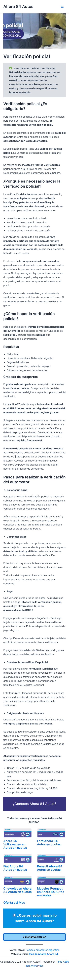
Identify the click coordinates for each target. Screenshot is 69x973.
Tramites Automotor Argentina (42, 950)
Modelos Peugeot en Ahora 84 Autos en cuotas (50, 892)
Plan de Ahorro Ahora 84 (43, 954)
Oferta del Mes (14, 902)
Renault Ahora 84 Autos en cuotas (49, 868)
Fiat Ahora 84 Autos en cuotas (15, 868)
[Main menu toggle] (62, 6)
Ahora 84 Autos (18, 6)
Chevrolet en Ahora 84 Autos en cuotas (17, 890)
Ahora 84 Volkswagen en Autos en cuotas (15, 844)
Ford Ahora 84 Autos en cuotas (49, 842)
